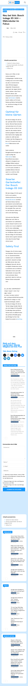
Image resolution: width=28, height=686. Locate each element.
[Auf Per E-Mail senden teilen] (8, 355)
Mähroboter (9, 156)
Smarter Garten (20, 9)
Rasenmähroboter (11, 199)
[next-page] (6, 438)
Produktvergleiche (12, 362)
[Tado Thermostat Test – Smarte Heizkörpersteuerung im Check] (6, 619)
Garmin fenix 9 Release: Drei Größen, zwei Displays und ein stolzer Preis (18, 651)
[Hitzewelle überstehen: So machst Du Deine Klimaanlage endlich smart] (6, 393)
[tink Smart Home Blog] (14, 2)
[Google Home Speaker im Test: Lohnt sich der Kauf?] (6, 590)
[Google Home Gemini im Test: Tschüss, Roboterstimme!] (6, 599)
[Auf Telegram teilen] (8, 358)
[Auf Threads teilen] (19, 355)
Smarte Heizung (14, 397)
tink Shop (19, 319)
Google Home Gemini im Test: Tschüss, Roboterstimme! (17, 599)
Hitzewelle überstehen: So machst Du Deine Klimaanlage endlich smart (17, 394)
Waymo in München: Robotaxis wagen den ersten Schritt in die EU (17, 641)
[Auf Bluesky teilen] (22, 355)
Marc (18, 592)
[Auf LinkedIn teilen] (5, 358)
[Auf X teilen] (11, 355)
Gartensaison (12, 98)
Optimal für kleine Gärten (13, 63)
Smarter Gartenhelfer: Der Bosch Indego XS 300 (14, 65)
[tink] (4, 28)
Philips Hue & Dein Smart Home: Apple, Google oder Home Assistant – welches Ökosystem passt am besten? (17, 548)
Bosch (4, 11)
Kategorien (13, 361)
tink (8, 28)
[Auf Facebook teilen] (15, 355)
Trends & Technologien (15, 644)
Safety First (10, 68)
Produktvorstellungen (8, 9)
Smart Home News (20, 363)
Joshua (21, 541)
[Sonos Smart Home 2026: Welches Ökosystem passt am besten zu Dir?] (6, 537)
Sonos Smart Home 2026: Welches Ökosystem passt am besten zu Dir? (17, 537)
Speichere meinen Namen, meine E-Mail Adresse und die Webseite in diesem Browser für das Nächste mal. (14, 476)
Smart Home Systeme (20, 359)
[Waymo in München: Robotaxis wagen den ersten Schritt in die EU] (6, 641)
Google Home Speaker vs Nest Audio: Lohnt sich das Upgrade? (18, 571)
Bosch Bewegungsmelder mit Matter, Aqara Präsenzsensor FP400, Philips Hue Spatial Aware (18, 418)
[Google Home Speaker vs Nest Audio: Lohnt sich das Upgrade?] (6, 570)
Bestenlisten (22, 362)
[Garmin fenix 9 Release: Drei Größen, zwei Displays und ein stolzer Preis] (6, 651)
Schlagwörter (9, 359)
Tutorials (12, 363)
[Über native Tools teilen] (4, 355)
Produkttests (22, 361)
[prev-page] (4, 438)
